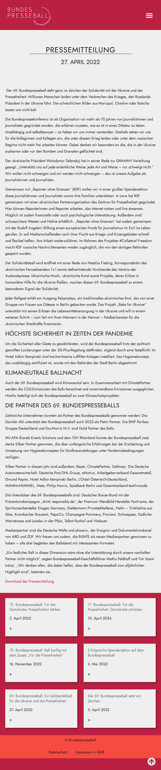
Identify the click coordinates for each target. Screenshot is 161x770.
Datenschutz (58, 752)
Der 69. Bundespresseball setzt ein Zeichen (114, 698)
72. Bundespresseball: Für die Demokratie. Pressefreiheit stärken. (35, 607)
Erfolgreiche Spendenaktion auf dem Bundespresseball (116, 652)
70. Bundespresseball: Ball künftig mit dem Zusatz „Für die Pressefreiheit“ (37, 652)
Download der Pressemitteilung (29, 581)
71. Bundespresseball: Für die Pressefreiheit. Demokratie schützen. (116, 607)
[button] (149, 15)
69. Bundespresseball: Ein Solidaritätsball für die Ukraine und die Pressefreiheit (40, 698)
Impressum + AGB (90, 752)
